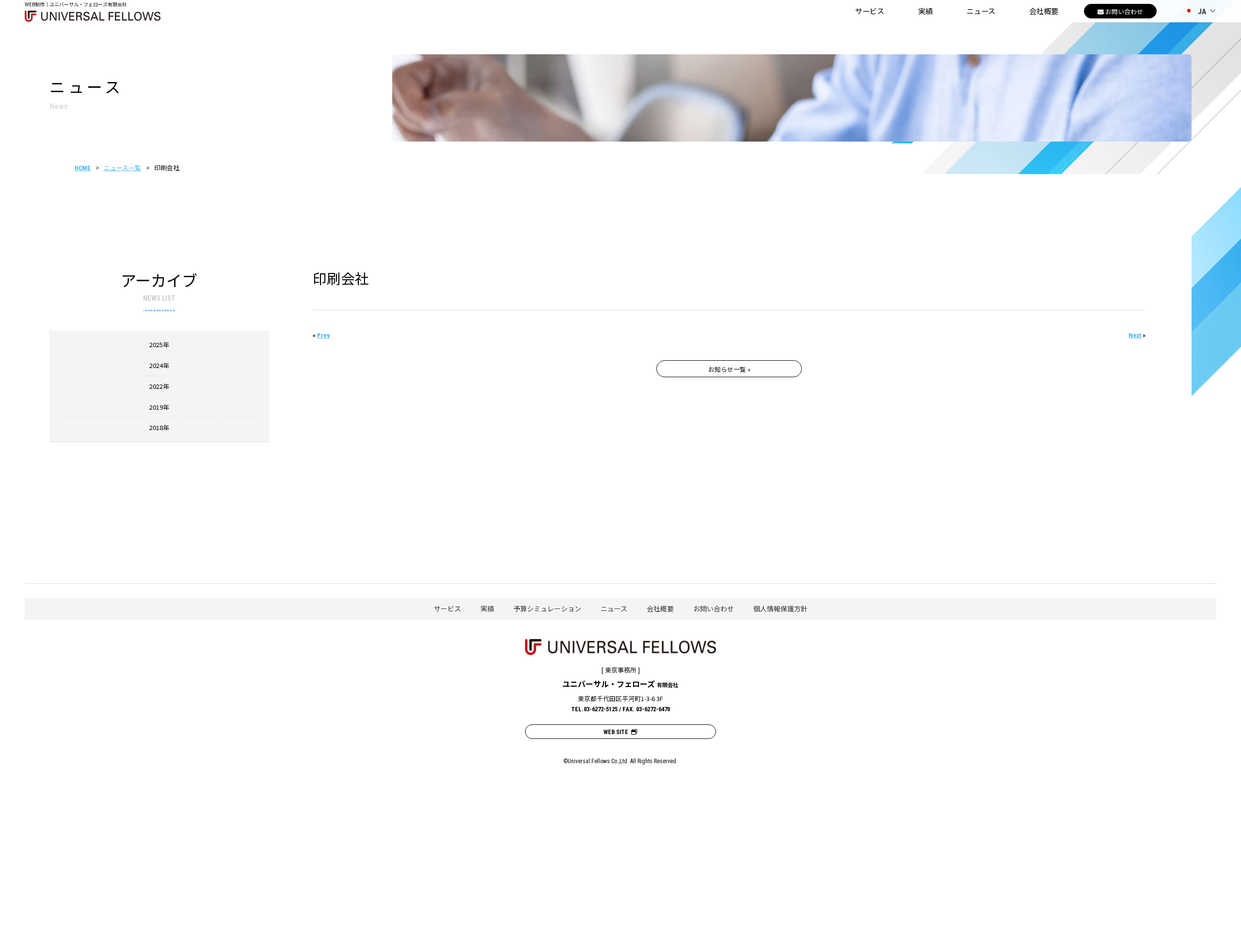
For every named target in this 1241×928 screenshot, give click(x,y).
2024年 (159, 365)
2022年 (159, 386)
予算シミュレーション (547, 608)
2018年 (159, 427)
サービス (869, 10)
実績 (925, 10)
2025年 (159, 344)
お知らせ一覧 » (729, 369)
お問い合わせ (713, 608)
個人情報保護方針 (780, 608)
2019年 (159, 407)
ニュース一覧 (122, 167)
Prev (323, 335)
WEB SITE (617, 732)
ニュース (981, 10)
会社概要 (1043, 10)
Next (1135, 335)
